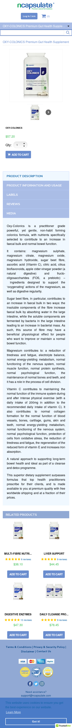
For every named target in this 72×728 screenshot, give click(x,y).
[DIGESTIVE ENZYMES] (18, 591)
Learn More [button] (13, 712)
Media (11, 213)
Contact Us (44, 651)
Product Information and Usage (34, 185)
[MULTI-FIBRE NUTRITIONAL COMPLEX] (18, 530)
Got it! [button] (36, 721)
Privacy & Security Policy (50, 647)
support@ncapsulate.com (36, 695)
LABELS (12, 195)
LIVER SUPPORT (54, 553)
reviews (13, 204)
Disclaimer (28, 651)
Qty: (9, 144)
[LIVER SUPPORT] (54, 530)
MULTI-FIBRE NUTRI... (18, 553)
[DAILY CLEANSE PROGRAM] (54, 591)
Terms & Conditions (19, 647)
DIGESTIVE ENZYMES (18, 614)
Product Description (25, 176)
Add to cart (20, 155)
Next (48, 112)
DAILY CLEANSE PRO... (54, 614)
